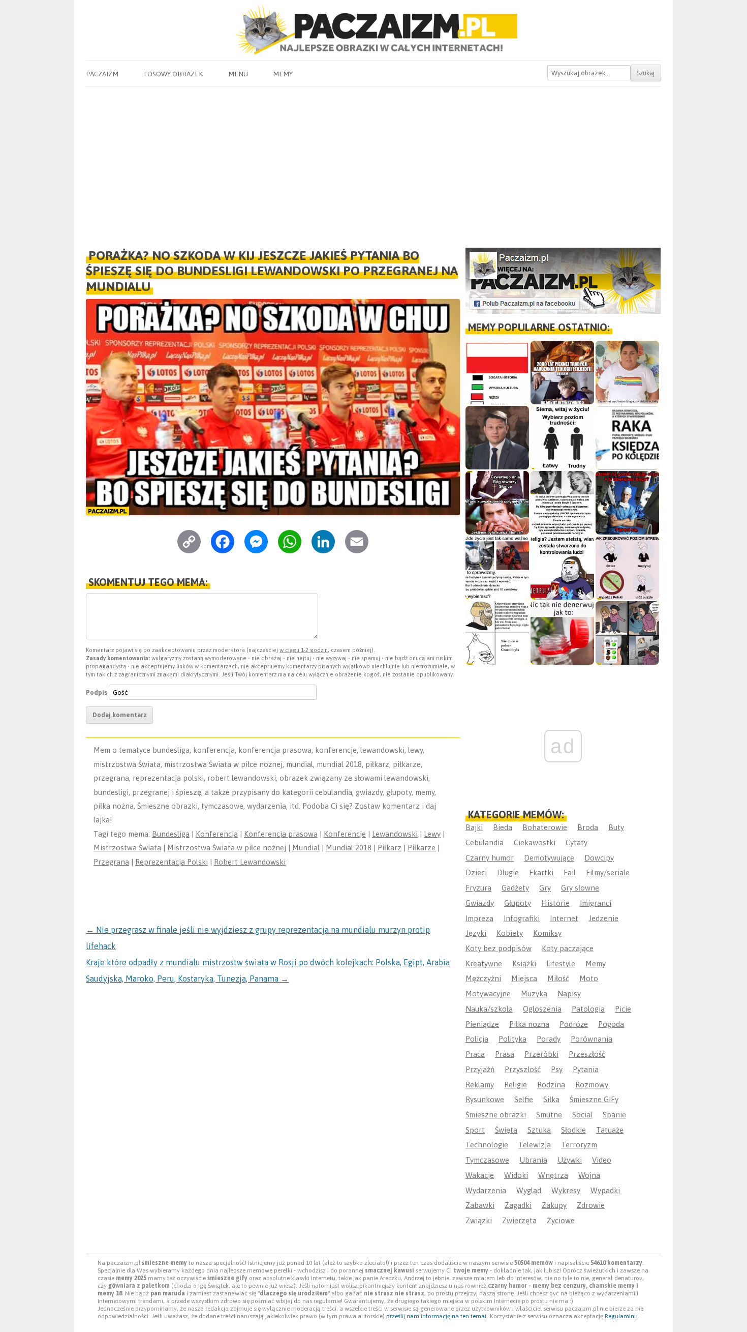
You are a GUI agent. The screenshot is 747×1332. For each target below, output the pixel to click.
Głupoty (517, 903)
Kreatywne (483, 963)
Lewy (432, 834)
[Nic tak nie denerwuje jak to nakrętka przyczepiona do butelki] (562, 633)
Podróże (573, 1024)
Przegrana (111, 861)
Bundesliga (171, 834)
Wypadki (605, 1190)
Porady (549, 1038)
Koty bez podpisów (498, 948)
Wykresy (565, 1190)
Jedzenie (603, 918)
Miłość (558, 978)
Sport (475, 1130)
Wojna (589, 1175)
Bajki (474, 827)
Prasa (504, 1054)
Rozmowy (591, 1084)
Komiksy (547, 933)
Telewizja (534, 1144)
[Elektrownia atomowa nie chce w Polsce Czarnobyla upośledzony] (497, 633)
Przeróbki (541, 1054)
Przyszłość (523, 1069)
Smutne (549, 1114)
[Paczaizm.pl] (373, 29)
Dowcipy (599, 857)
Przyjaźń (479, 1069)
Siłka (551, 1099)
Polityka (512, 1038)
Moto (588, 978)
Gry (545, 887)
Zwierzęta (519, 1220)
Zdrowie (591, 1205)
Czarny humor (489, 857)
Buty (616, 827)
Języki (475, 933)
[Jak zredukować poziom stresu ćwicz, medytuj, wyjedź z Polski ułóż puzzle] (627, 568)
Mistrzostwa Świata (127, 847)
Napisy (569, 993)
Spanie (614, 1114)
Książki (524, 963)
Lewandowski (395, 834)
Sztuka (539, 1130)
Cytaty (576, 842)
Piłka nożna (529, 1024)
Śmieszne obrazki (495, 1114)
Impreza (479, 918)
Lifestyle (560, 963)
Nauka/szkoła (489, 1008)
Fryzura (478, 887)
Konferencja (217, 834)
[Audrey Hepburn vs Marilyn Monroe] (562, 503)
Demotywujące (549, 857)
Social (582, 1114)
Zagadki (518, 1205)
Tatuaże (610, 1130)
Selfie (523, 1099)
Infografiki (522, 918)
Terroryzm (579, 1144)
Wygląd (528, 1190)
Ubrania (533, 1160)
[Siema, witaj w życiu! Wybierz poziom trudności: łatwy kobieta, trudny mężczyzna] (562, 437)
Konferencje (345, 834)
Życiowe (561, 1220)
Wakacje (479, 1175)
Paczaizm (102, 74)
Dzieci (476, 872)
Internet (564, 918)
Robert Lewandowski (250, 861)
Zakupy (554, 1205)
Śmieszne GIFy (594, 1099)
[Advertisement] (373, 163)
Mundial (306, 847)
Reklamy (479, 1084)
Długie (508, 872)
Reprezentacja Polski (171, 861)
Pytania (586, 1069)
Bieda (502, 827)
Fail (570, 872)
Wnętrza (553, 1175)
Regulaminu (621, 1316)
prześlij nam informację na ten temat (436, 1316)
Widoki (516, 1175)
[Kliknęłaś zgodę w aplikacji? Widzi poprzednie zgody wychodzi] (627, 633)
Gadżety (515, 887)
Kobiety (509, 933)
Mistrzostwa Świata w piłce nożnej (226, 847)
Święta (506, 1130)
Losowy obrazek (173, 74)
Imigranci (595, 903)
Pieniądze (482, 1024)
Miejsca (524, 978)
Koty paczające (568, 948)
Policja (476, 1038)
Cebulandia (484, 842)
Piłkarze (421, 847)
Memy (283, 74)
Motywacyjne (488, 993)
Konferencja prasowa (281, 834)
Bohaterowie (544, 827)
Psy (557, 1069)
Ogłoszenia (542, 1008)
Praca (475, 1054)
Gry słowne (580, 887)
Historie (555, 903)
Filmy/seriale (608, 872)
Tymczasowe (487, 1160)
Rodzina (551, 1084)
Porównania (591, 1038)
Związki (478, 1220)
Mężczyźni (483, 978)
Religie (515, 1084)
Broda (587, 827)
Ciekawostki (534, 842)
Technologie (486, 1144)
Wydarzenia (485, 1190)
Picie (623, 1008)
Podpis (96, 692)
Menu (238, 74)
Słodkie (573, 1130)
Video (601, 1160)
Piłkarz (389, 847)
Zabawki (479, 1205)
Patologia (588, 1008)
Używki (569, 1160)
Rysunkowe (484, 1099)
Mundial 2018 (348, 847)
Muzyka (534, 993)
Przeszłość (587, 1054)
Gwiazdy (479, 903)
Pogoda (611, 1024)
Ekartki (541, 872)
